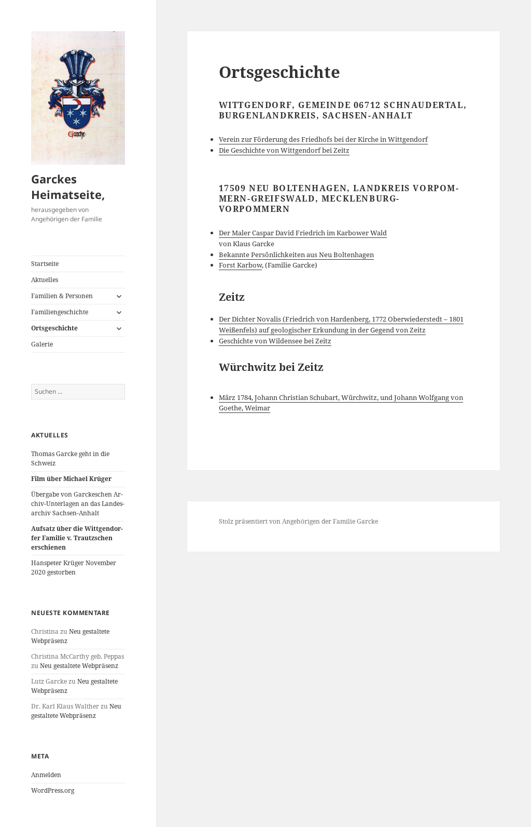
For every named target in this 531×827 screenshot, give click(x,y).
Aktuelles (44, 279)
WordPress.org (52, 790)
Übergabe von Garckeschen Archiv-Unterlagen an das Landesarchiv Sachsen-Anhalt (77, 503)
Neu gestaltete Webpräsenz (79, 665)
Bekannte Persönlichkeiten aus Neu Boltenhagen (296, 254)
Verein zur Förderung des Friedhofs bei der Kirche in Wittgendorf (323, 139)
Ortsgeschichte (54, 328)
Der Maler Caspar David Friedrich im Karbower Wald (303, 232)
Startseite (45, 263)
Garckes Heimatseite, (68, 186)
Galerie (42, 344)
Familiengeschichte (59, 312)
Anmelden (46, 774)
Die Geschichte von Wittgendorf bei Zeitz (284, 150)
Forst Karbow (240, 265)
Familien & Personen (62, 295)
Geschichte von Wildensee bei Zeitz (275, 340)
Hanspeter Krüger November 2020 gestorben (73, 567)
